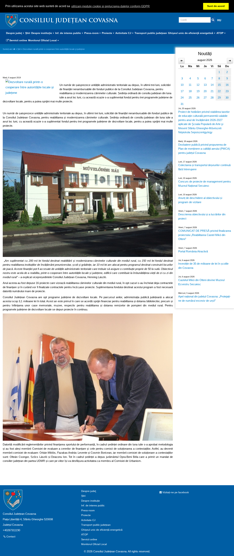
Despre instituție (90, 500)
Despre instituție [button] (42, 33)
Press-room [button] (91, 33)
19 (198, 91)
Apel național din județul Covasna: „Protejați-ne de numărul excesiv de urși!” (204, 298)
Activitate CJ (88, 520)
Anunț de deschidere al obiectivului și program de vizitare (200, 200)
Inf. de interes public (93, 505)
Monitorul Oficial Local (94, 544)
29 (219, 97)
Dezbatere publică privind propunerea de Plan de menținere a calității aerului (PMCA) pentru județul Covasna (204, 148)
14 (212, 84)
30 (227, 97)
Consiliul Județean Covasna (68, 21)
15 (219, 84)
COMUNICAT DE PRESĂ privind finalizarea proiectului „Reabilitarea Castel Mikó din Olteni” (204, 235)
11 (190, 84)
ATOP (84, 534)
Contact (10, 536)
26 (198, 97)
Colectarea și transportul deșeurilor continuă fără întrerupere (204, 167)
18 (190, 91)
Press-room (88, 510)
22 (219, 91)
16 (227, 84)
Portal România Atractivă (193, 251)
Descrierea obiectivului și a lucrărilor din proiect (201, 216)
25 (190, 97)
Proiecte (86, 515)
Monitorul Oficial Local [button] (42, 40)
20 (205, 91)
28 (212, 97)
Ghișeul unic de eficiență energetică (101, 529)
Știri (27, 33)
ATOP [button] (220, 33)
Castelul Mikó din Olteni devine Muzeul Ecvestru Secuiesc (201, 282)
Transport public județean (151, 33)
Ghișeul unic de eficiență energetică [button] (191, 33)
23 (227, 91)
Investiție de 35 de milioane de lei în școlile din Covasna (203, 265)
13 (205, 84)
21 (212, 91)
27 (205, 97)
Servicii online (18, 40)
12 (198, 84)
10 (182, 84)
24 (182, 97)
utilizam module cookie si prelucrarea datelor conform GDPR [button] (110, 6)
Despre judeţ (88, 491)
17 (182, 91)
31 (182, 103)
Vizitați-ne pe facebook (175, 492)
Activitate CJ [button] (123, 33)
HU (219, 20)
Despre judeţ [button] (14, 33)
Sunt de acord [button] (216, 6)
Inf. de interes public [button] (68, 33)
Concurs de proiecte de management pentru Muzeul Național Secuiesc (204, 183)
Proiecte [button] (107, 33)
